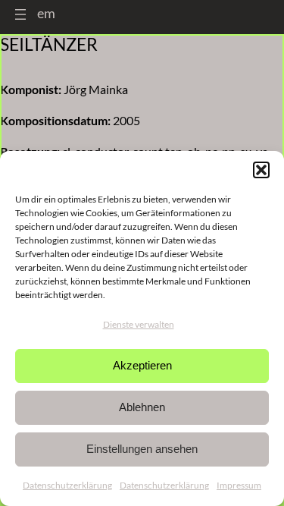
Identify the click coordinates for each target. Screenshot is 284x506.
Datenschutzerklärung (67, 485)
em (46, 13)
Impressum (239, 485)
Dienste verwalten (138, 324)
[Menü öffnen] (20, 14)
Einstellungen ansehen (142, 448)
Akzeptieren (142, 365)
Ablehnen (142, 407)
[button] (261, 170)
